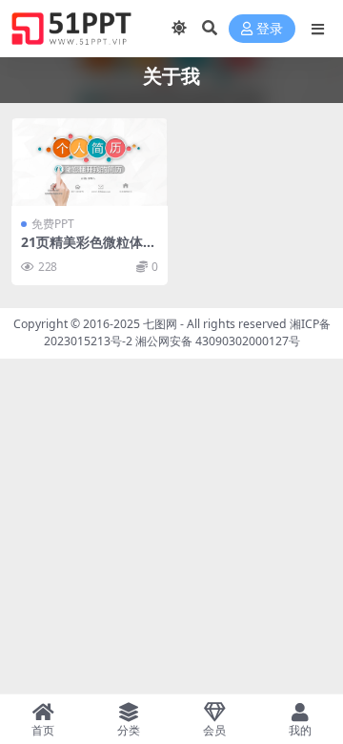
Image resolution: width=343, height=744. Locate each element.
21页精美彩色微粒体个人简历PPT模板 (88, 250)
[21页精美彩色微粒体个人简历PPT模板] (89, 162)
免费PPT (52, 224)
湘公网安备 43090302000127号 (217, 341)
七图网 (160, 324)
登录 (269, 29)
